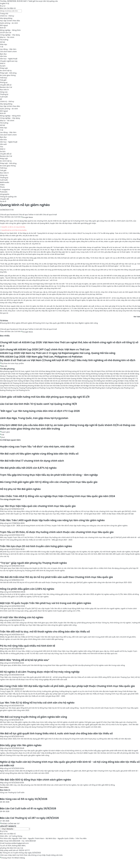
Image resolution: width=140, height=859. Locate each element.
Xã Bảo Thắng (82, 378)
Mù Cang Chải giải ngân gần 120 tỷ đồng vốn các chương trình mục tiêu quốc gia (48, 482)
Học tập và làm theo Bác (10, 20)
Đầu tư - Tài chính (7, 37)
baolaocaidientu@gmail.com (17, 843)
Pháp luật (4, 68)
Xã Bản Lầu (38, 385)
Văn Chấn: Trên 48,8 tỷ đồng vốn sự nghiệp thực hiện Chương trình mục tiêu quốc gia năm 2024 (57, 496)
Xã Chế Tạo (100, 385)
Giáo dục (3, 44)
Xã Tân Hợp (108, 374)
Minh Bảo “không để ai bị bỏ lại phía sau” (24, 660)
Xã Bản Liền (113, 383)
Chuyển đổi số (5, 85)
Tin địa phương (7, 368)
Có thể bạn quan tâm (10, 440)
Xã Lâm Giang (85, 374)
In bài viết (38, 214)
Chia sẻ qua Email (49, 214)
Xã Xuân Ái (125, 374)
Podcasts (3, 192)
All (1, 99)
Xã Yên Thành (80, 376)
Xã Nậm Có (119, 385)
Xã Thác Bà (90, 376)
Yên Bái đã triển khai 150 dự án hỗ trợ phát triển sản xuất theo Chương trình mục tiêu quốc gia (56, 577)
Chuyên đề (4, 199)
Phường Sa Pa (24, 390)
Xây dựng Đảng (6, 18)
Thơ (1, 147)
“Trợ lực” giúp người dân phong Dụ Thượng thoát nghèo (33, 563)
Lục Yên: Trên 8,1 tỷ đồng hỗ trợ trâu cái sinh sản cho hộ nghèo (37, 702)
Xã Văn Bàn (77, 381)
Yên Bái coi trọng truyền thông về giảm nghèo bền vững (33, 717)
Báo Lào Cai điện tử (8, 8)
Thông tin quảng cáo (8, 196)
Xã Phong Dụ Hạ (61, 374)
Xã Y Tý (135, 378)
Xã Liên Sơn (120, 371)
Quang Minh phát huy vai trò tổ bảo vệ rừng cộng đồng (14, 230)
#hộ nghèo (16, 323)
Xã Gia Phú (104, 378)
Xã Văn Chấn (10, 374)
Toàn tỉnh (35, 371)
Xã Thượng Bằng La (24, 374)
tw (7, 831)
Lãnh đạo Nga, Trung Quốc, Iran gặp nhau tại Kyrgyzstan (34, 418)
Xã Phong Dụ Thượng (16, 388)
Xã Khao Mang (45, 371)
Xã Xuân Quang (70, 378)
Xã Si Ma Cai (58, 385)
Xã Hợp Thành (47, 378)
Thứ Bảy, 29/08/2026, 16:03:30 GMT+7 (14, 1)
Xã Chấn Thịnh (38, 374)
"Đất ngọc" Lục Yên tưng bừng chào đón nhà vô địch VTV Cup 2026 (40, 411)
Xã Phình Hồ (111, 371)
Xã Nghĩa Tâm (49, 374)
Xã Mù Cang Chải (58, 371)
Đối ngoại (4, 25)
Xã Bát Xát (48, 381)
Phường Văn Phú (75, 388)
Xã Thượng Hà (16, 383)
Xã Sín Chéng (68, 385)
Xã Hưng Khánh (129, 376)
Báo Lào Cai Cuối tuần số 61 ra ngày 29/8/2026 (28, 808)
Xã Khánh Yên (66, 381)
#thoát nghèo (27, 323)
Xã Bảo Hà (49, 383)
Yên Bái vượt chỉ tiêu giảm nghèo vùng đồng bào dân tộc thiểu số (39, 453)
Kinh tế (3, 28)
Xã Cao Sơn (48, 385)
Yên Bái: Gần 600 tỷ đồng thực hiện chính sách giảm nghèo (35, 779)
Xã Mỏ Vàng (134, 374)
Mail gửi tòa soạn (36, 1)
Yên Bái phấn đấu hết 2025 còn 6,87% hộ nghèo (28, 468)
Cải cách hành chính (8, 51)
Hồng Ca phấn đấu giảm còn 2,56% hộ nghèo (27, 589)
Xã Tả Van (77, 383)
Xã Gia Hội (129, 371)
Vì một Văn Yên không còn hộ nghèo (21, 617)
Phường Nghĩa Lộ (32, 388)
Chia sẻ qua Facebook (9, 214)
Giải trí (2, 63)
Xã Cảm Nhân (69, 376)
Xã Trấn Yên (118, 376)
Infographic (4, 194)
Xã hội (2, 42)
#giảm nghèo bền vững (88, 323)
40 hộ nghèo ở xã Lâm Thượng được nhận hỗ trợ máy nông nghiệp (39, 671)
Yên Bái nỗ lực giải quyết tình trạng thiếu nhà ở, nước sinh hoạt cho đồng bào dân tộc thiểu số (56, 733)
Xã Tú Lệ (80, 371)
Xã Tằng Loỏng (94, 378)
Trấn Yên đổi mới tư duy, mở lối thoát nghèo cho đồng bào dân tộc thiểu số (45, 631)
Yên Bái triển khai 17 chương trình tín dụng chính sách (32, 460)
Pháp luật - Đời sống (8, 73)
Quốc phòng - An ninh (9, 23)
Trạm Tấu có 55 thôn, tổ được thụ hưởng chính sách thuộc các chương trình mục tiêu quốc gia (57, 532)
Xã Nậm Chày (29, 381)
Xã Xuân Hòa (27, 383)
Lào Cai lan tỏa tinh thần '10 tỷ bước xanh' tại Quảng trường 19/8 (38, 404)
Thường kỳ (4, 94)
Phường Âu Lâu (118, 388)
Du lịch (2, 66)
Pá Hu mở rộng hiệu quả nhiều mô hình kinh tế (27, 645)
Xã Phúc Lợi (47, 376)
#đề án (63, 323)
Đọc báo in (4, 89)
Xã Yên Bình (100, 376)
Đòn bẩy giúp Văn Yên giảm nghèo (20, 745)
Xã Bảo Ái (109, 376)
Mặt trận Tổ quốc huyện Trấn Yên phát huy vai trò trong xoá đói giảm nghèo (45, 603)
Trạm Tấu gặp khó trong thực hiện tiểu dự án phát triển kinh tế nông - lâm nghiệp (49, 475)
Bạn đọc (3, 54)
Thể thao (3, 78)
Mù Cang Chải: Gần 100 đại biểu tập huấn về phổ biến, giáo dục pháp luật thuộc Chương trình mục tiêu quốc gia (67, 686)
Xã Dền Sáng (127, 378)
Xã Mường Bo (58, 383)
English (3, 3)
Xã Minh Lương (112, 381)
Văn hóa (3, 56)
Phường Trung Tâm (47, 388)
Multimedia (4, 182)
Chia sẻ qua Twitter (26, 214)
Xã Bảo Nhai (104, 383)
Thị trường (4, 40)
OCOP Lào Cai (5, 32)
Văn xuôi (3, 144)
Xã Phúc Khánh (38, 383)
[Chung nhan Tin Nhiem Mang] (12, 857)
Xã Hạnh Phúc (100, 371)
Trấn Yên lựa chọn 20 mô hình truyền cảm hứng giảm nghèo (36, 546)
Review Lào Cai (6, 87)
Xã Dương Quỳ (87, 381)
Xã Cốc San (36, 378)
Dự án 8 (3, 201)
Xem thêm (4, 787)
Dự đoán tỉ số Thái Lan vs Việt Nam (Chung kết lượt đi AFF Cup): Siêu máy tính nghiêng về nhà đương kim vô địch (67, 360)
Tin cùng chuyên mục (10, 499)
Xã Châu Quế (73, 374)
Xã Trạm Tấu (89, 371)
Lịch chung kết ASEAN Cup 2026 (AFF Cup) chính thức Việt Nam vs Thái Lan (44, 349)
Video (2, 185)
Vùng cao (4, 92)
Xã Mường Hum (115, 378)
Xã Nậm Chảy (123, 381)
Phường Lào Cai (12, 390)
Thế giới (3, 80)
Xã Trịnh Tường (17, 381)
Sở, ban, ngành (24, 371)
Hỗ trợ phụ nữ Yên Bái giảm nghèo (20, 489)
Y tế (1, 47)
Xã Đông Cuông (97, 374)
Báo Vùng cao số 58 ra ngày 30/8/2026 (23, 799)
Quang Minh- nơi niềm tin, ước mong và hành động (13, 227)
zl (4, 6)
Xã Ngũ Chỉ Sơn (89, 385)
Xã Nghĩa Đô (5, 383)
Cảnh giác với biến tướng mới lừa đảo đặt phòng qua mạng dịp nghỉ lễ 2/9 (44, 396)
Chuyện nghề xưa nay (8, 61)
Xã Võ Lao (57, 381)
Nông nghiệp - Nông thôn (10, 30)
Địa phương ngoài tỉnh (9, 371)
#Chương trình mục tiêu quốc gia (46, 323)
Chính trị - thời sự (7, 16)
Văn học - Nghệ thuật (8, 59)
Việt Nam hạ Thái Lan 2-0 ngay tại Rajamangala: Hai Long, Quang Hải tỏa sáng (57, 353)
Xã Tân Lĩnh (26, 376)
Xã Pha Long (14, 385)
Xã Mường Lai (57, 376)
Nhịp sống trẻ (5, 509)
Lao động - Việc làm (8, 49)
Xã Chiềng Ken (99, 381)
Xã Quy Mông (26, 378)
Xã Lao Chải (110, 385)
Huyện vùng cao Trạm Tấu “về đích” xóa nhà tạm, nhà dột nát (37, 446)
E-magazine (5, 189)
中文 (7, 3)
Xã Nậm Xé (78, 385)
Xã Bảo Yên (133, 381)
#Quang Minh (5, 323)
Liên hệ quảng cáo (50, 1)
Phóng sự (3, 82)
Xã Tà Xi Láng (129, 385)
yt (3, 6)
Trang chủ (4, 13)
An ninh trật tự (6, 70)
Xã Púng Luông (71, 371)
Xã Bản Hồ (68, 383)
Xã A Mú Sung (5, 381)
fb (1, 6)
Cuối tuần (4, 97)
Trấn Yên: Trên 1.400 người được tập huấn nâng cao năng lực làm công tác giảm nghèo (52, 520)
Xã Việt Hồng (15, 378)
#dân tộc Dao (72, 323)
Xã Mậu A (117, 374)
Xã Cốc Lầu (94, 383)
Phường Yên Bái (88, 388)
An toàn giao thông (8, 75)
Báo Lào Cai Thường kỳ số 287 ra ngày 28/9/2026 (29, 818)
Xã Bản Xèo (39, 381)
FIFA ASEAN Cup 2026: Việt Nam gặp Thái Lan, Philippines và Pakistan (41, 356)
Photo (2, 187)
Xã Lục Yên (17, 376)
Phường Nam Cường (103, 388)
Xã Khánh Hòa (37, 376)
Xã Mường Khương (26, 385)
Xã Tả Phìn (85, 383)
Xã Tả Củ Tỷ (131, 383)
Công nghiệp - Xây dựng (10, 35)
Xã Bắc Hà (122, 383)
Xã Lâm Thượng (6, 376)
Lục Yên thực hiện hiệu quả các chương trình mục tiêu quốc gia (38, 506)
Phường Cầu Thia (62, 388)
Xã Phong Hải (58, 378)
